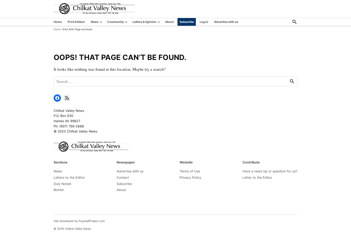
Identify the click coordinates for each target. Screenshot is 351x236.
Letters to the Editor (69, 177)
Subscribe (187, 21)
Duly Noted (62, 184)
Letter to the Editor (257, 177)
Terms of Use (190, 171)
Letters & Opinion (144, 21)
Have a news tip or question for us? (270, 171)
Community (115, 21)
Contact (123, 177)
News (95, 21)
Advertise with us (226, 21)
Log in (204, 21)
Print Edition (76, 21)
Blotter (59, 190)
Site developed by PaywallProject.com (79, 221)
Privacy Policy (190, 177)
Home (58, 21)
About (169, 21)
